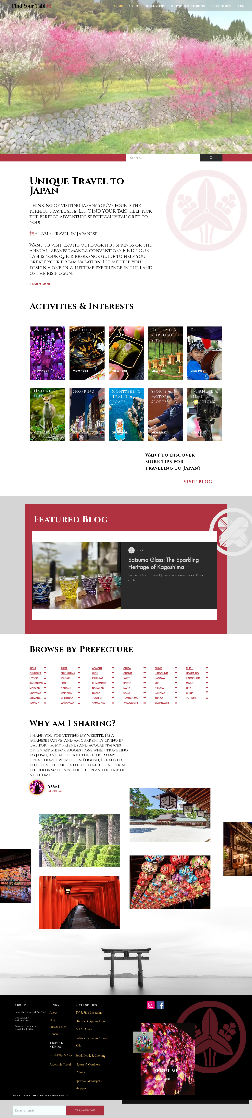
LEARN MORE (41, 284)
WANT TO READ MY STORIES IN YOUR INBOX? (40, 1095)
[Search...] (211, 157)
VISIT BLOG (197, 482)
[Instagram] (151, 1005)
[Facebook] (160, 1005)
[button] (154, 6)
